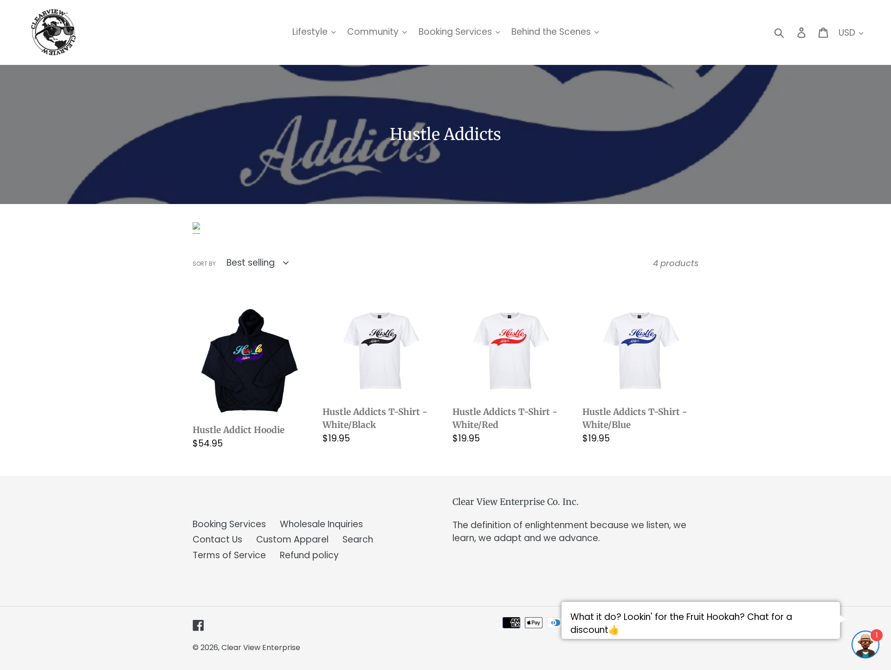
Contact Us (217, 539)
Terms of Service (229, 555)
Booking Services (229, 524)
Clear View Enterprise (260, 647)
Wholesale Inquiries (321, 524)
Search (357, 539)
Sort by (204, 264)
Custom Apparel (292, 539)
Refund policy (309, 555)
